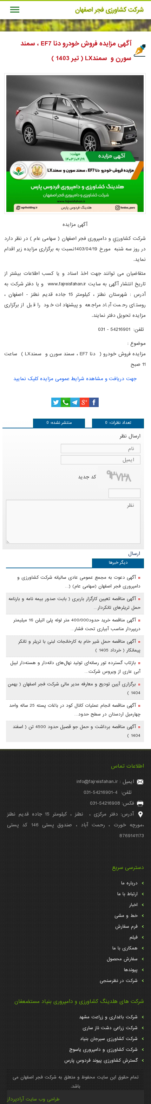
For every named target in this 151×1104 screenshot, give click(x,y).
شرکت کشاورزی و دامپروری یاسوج (103, 1049)
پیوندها (131, 970)
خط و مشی (126, 915)
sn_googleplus (84, 402)
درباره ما (129, 883)
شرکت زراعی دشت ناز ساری (110, 1028)
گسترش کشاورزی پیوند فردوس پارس (101, 1060)
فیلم (134, 937)
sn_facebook (94, 402)
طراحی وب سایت (43, 1099)
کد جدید (87, 477)
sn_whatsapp (65, 402)
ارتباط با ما (127, 894)
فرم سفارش (126, 926)
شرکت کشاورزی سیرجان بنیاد (109, 1038)
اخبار (133, 905)
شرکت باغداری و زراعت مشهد (108, 1017)
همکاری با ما (125, 948)
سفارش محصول (122, 959)
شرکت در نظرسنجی (119, 980)
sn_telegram (75, 402)
